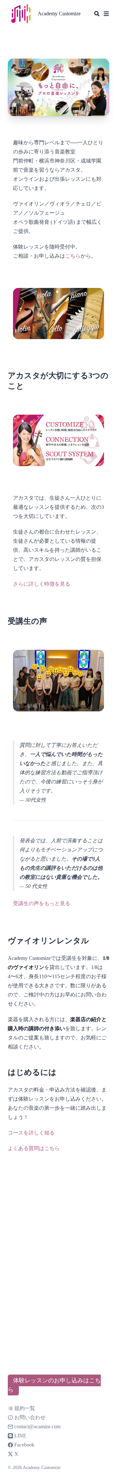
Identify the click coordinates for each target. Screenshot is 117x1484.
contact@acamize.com (37, 1426)
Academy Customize (59, 13)
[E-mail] (11, 1427)
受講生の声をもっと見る (41, 903)
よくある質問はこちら (34, 1148)
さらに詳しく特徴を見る (41, 584)
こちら (73, 256)
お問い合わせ (30, 1417)
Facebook (24, 1445)
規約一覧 (24, 1408)
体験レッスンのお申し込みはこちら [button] (54, 1385)
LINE (20, 1435)
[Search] (96, 13)
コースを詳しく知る (31, 1132)
